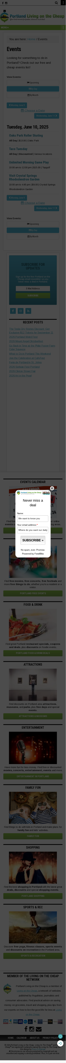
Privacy (41, 560)
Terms (30, 560)
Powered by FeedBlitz (33, 553)
